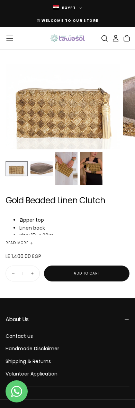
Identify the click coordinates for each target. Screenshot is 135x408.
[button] (10, 38)
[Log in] (115, 38)
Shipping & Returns (28, 361)
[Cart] (127, 38)
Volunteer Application (31, 373)
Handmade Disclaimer (32, 348)
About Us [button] (17, 319)
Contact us (19, 336)
